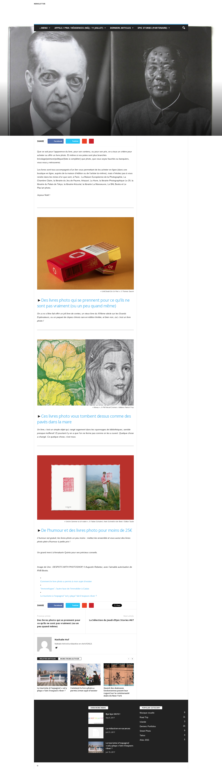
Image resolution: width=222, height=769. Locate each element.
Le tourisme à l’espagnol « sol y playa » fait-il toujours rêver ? (52, 689)
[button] (183, 28)
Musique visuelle (147, 713)
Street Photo (145, 731)
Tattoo (142, 735)
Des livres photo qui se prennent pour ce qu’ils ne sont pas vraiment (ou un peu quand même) (83, 303)
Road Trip (144, 717)
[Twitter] (56, 648)
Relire (40, 108)
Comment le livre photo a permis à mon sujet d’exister (66, 581)
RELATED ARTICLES (48, 659)
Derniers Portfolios (148, 726)
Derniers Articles (120, 27)
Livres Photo (50, 108)
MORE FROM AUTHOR (69, 659)
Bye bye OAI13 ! (113, 714)
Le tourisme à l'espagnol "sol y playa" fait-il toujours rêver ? (68, 596)
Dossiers (62, 108)
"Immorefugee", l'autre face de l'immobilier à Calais (64, 588)
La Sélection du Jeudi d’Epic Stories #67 (111, 620)
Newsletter (39, 4)
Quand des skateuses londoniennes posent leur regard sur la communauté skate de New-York (116, 692)
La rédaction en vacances (118, 728)
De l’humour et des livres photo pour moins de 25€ (86, 530)
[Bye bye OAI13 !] (95, 718)
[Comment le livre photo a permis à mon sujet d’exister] (85, 674)
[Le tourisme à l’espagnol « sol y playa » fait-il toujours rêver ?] (52, 674)
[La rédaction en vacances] (95, 732)
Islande (143, 722)
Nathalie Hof (45, 120)
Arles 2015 (144, 740)
